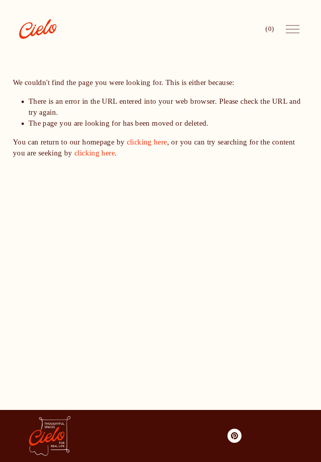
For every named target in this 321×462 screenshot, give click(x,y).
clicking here (147, 142)
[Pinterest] (234, 436)
